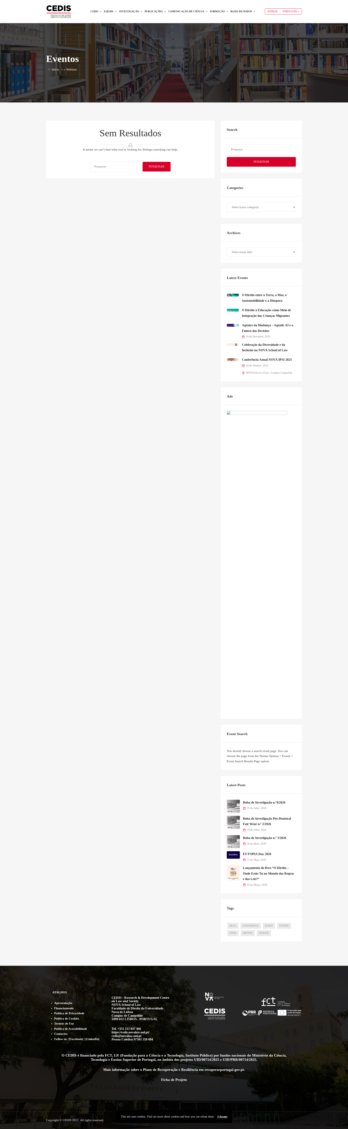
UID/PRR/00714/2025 (239, 1060)
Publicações (154, 11)
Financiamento (64, 1008)
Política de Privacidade (69, 1013)
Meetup (248, 933)
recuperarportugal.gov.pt (224, 1070)
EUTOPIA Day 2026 (257, 854)
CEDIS (94, 11)
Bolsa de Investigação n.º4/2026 (264, 802)
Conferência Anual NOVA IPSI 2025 (267, 359)
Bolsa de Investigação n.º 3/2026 (264, 838)
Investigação (129, 11)
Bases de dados (241, 11)
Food (233, 933)
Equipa (108, 11)
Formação (217, 11)
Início (55, 69)
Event (269, 925)
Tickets (264, 933)
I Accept (222, 1116)
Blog (233, 925)
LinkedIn (92, 1039)
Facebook (75, 1039)
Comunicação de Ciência (186, 11)
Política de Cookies (66, 1018)
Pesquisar (156, 166)
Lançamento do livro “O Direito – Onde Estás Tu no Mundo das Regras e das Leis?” (268, 873)
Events (284, 925)
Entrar (272, 11)
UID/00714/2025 (206, 1060)
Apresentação (63, 1003)
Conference (251, 925)
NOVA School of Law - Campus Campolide (269, 372)
